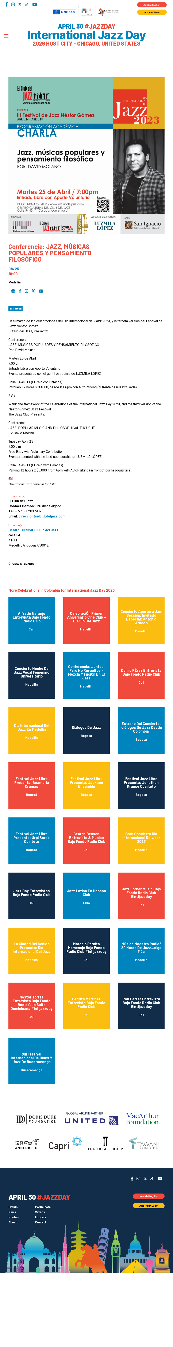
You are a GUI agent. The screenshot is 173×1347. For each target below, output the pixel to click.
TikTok (26, 4)
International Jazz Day (86, 35)
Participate (43, 1207)
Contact (40, 1222)
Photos (13, 1217)
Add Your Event (152, 12)
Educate (40, 1217)
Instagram (12, 4)
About (12, 1222)
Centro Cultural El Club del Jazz (33, 530)
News (12, 1212)
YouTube (34, 4)
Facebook (6, 4)
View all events (23, 564)
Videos (40, 1212)
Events (13, 1207)
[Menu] (6, 36)
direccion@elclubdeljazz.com (42, 516)
